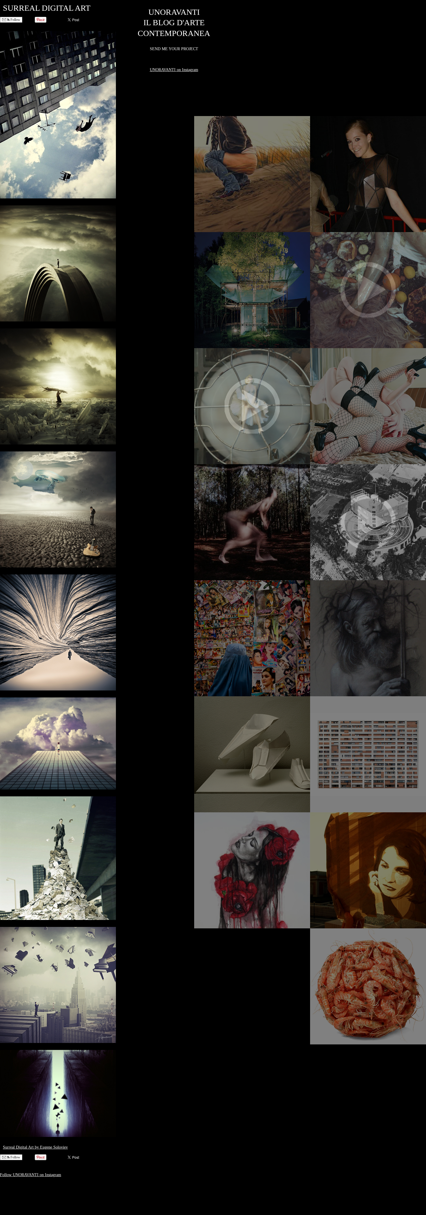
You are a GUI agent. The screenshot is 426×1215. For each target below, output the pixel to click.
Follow (15, 20)
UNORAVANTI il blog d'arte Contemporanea (174, 23)
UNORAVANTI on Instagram (174, 70)
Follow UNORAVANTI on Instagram (30, 1175)
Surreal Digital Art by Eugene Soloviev (35, 1147)
